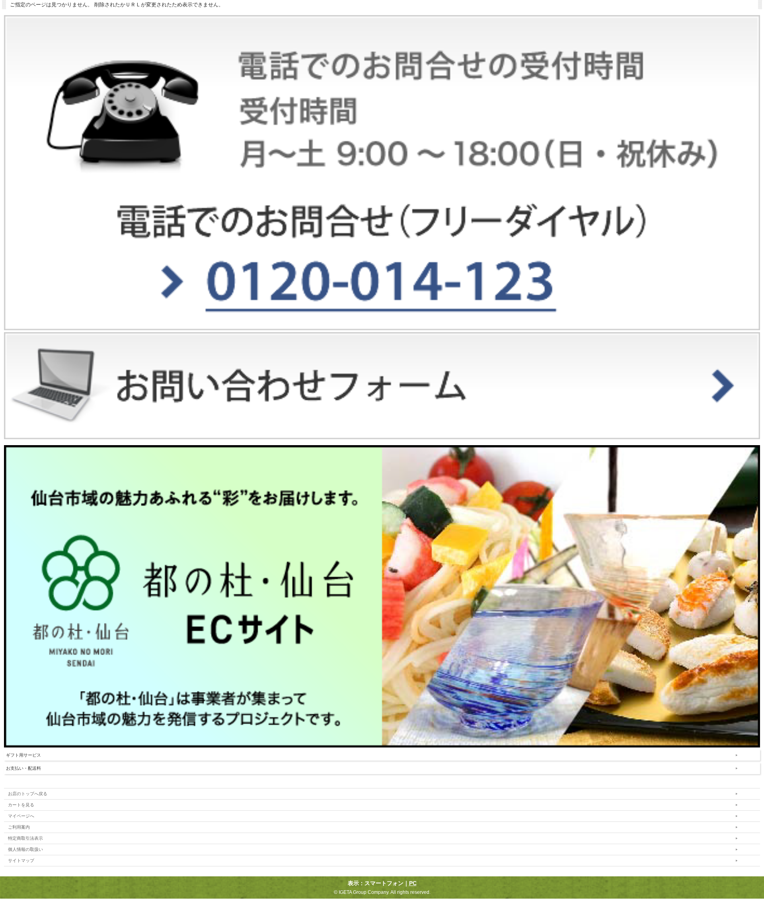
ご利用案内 (19, 827)
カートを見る (21, 804)
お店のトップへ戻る (27, 793)
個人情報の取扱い (25, 849)
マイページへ (21, 816)
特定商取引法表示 (25, 838)
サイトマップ (21, 860)
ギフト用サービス (23, 755)
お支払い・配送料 (23, 768)
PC (413, 883)
